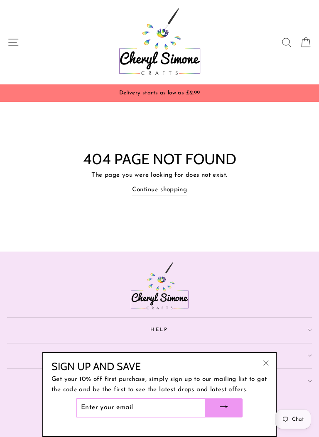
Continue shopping (159, 190)
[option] (159, 93)
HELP (159, 329)
